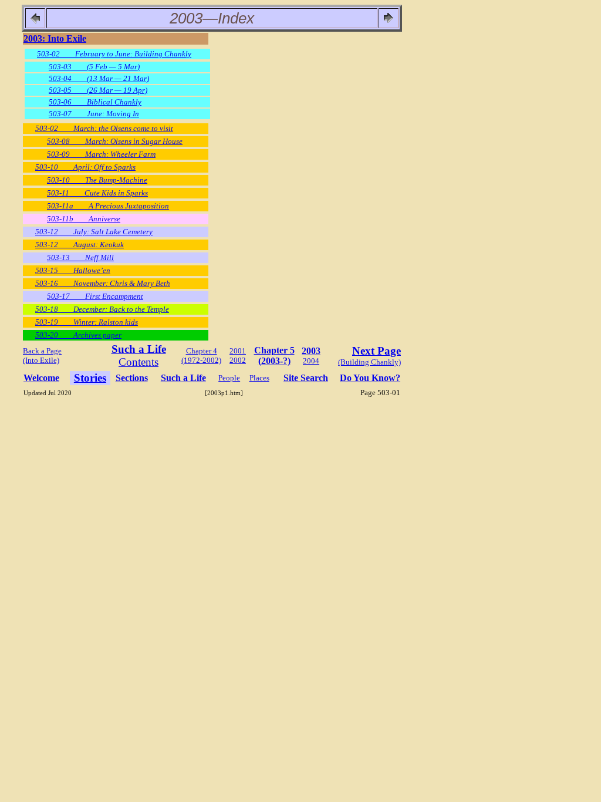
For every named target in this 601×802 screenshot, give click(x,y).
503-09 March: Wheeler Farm (101, 154)
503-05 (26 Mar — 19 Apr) (98, 90)
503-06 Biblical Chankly (95, 101)
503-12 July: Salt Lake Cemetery (94, 231)
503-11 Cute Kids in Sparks (97, 192)
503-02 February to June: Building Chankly (114, 53)
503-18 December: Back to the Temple (102, 309)
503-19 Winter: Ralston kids (86, 322)
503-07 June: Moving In (94, 113)
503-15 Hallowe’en (72, 270)
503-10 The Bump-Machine (97, 180)
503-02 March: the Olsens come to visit (104, 128)
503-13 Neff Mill (80, 257)
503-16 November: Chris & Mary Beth (102, 283)
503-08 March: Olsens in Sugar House (115, 141)
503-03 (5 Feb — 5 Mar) (94, 66)
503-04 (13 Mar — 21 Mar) (99, 78)
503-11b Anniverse (83, 218)
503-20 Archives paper (78, 335)
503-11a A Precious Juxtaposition (108, 205)
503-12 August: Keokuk (79, 244)
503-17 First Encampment (95, 296)
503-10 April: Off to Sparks (85, 167)
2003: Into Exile (54, 38)
